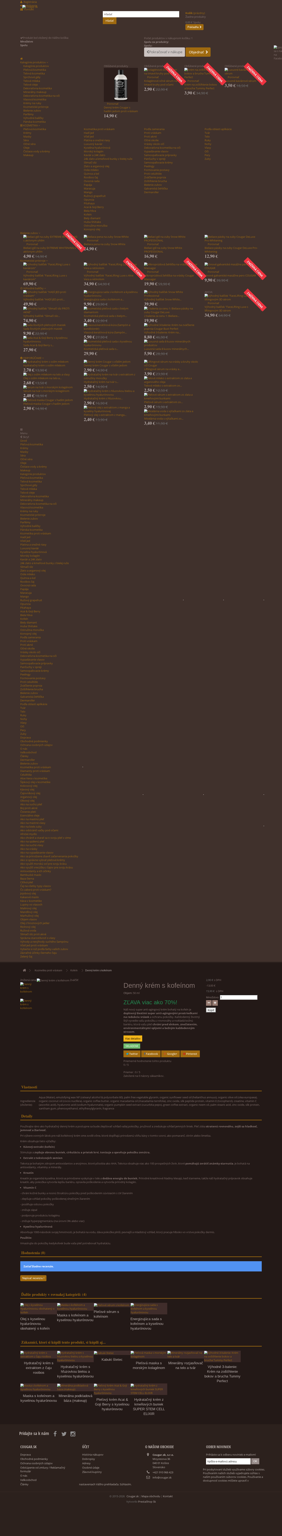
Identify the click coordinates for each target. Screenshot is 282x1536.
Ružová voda (28, 930)
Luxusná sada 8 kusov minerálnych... (166, 349)
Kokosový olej (28, 786)
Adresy (86, 1463)
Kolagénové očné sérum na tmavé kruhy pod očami (160, 82)
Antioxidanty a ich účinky (35, 871)
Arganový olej (28, 797)
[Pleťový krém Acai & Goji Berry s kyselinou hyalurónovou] (112, 1389)
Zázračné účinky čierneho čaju (38, 953)
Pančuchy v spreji (154, 159)
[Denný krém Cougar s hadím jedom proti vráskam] (121, 85)
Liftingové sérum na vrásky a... (162, 369)
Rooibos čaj (91, 177)
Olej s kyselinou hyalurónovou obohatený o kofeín (35, 1323)
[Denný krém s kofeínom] (68, 990)
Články (24, 756)
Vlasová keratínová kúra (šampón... (105, 332)
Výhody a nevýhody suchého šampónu (44, 941)
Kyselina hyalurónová (97, 147)
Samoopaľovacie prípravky (160, 155)
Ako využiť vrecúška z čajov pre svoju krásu (46, 867)
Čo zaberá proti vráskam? (35, 889)
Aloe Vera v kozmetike (33, 778)
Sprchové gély (31, 77)
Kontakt (168, 1496)
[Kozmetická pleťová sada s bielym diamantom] (111, 310)
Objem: (127, 993)
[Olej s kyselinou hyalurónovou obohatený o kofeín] (38, 1308)
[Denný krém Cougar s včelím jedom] (111, 361)
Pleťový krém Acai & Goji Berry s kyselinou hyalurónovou (112, 1404)
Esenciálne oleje (29, 815)
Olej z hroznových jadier (35, 923)
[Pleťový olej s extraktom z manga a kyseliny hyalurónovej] (111, 409)
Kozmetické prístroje (36, 107)
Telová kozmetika (34, 73)
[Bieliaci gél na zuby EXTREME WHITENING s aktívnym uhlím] (50, 238)
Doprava (25, 737)
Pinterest (191, 1054)
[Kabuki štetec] (112, 1353)
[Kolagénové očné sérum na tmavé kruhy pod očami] (161, 71)
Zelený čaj (26, 956)
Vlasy (208, 147)
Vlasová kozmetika (34, 99)
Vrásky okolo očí (154, 144)
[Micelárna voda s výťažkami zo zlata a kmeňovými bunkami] (171, 413)
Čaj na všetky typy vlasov (35, 886)
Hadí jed (89, 133)
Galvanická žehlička (156, 188)
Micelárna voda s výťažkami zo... (163, 418)
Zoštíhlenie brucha (155, 181)
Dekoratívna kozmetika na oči (41, 96)
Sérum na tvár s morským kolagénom (46, 391)
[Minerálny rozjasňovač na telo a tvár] (185, 1354)
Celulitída (26, 774)
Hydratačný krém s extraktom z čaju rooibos (38, 1368)
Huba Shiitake (92, 222)
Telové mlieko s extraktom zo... (163, 385)
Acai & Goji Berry (94, 207)
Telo (207, 136)
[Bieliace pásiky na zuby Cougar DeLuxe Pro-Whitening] (232, 238)
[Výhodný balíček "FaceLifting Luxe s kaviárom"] (50, 266)
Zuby (208, 159)
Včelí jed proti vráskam (34, 945)
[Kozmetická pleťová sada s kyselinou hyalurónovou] (111, 343)
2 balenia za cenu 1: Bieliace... (161, 316)
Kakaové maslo (29, 897)
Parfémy (28, 114)
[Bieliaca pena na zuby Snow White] (111, 237)
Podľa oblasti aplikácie (218, 129)
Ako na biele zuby (31, 826)
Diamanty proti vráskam (35, 771)
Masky (27, 136)
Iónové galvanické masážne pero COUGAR (230, 275)
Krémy (27, 133)
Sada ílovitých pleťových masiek (42, 328)
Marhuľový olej (29, 915)
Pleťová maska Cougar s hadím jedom (46, 404)
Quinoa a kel (91, 173)
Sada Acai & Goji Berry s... (38, 345)
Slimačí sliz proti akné (33, 934)
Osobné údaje (90, 1467)
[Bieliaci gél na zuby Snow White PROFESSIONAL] (171, 238)
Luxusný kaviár (93, 144)
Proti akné (150, 136)
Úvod (23, 440)
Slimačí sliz (90, 162)
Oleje (26, 147)
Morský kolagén (93, 151)
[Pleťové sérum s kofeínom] (112, 1305)
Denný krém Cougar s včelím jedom (105, 365)
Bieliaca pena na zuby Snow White (104, 244)
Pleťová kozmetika (34, 70)
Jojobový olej (28, 893)
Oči (207, 151)
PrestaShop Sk (147, 1501)
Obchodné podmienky (34, 741)
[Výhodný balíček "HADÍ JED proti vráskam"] (50, 294)
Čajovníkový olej (30, 793)
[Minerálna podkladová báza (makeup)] (75, 1387)
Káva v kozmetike (31, 901)
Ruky (208, 140)
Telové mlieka (31, 81)
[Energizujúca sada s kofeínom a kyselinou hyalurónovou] (111, 294)
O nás (23, 748)
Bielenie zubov (32, 110)
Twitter (133, 1054)
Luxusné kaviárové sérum (240, 81)
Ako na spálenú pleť (32, 841)
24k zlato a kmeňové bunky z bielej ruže (108, 159)
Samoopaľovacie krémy (158, 162)
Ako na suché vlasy (31, 845)
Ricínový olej (28, 927)
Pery (207, 155)
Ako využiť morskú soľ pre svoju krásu (43, 864)
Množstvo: (212, 997)
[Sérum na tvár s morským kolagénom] (50, 387)
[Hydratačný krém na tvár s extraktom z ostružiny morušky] (111, 376)
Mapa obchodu (150, 1496)
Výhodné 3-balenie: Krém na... (162, 332)
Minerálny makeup (34, 92)
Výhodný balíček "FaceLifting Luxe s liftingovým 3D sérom (226, 308)
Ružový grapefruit (95, 196)
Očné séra (29, 144)
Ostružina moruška (95, 225)
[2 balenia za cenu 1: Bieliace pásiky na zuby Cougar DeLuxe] (171, 310)
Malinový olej (28, 908)
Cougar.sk (133, 1496)
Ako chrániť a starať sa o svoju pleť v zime (45, 838)
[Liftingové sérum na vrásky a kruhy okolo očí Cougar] (171, 363)
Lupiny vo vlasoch (31, 904)
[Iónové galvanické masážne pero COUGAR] (232, 266)
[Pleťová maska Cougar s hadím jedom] (50, 400)
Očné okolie (151, 140)
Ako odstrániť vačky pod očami (39, 830)
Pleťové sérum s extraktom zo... (163, 402)
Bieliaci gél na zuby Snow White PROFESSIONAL (163, 249)
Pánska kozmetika (34, 121)
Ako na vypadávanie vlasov (36, 852)
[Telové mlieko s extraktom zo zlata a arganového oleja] (171, 380)
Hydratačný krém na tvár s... (101, 382)
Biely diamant (92, 218)
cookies (222, 1480)
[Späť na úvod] (24, 970)
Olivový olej (27, 800)
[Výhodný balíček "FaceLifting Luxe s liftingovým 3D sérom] (232, 297)
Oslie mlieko (91, 170)
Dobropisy (88, 1459)
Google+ (171, 1054)
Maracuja (89, 188)
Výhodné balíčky (33, 118)
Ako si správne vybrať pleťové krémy (42, 860)
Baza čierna (27, 878)
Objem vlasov (28, 919)
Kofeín (88, 214)
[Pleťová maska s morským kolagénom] (148, 1354)
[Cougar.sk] (59, 20)
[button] (34, 62)
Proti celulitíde (153, 173)
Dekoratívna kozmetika (37, 88)
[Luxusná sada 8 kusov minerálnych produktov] (171, 343)
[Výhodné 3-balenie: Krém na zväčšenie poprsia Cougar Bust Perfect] (171, 326)
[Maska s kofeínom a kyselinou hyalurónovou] (75, 1307)
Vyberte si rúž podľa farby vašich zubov (44, 949)
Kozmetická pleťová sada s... (101, 349)
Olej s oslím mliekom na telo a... (42, 378)
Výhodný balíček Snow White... (162, 299)
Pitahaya (89, 203)
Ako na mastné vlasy (32, 823)
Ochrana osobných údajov (36, 745)
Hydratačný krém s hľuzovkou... (103, 398)
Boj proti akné (28, 808)
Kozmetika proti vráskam (99, 129)
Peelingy (149, 166)
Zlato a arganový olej (96, 166)
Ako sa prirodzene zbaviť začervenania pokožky (49, 856)
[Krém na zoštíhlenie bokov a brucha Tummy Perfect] (201, 73)
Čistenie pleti (28, 812)
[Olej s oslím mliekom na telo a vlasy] (50, 374)
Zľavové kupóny (92, 1472)
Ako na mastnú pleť (32, 819)
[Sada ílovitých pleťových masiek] (50, 325)
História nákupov (92, 1454)
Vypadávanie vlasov (156, 151)
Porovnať (112, 104)
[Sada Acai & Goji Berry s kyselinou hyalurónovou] (50, 339)
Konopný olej (92, 229)
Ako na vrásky (28, 849)
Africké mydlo (28, 834)
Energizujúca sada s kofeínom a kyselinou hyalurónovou (146, 1323)
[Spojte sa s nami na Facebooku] (278, 58)
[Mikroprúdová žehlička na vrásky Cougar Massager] (171, 266)
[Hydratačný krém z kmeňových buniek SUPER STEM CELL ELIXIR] (148, 1389)
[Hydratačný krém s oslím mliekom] (50, 361)
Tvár (207, 133)
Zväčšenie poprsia (155, 177)
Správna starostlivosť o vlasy (37, 938)
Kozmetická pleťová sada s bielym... (105, 316)
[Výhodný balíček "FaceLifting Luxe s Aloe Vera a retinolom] (111, 266)
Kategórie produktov (36, 66)
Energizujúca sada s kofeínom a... (104, 299)
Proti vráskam (152, 133)
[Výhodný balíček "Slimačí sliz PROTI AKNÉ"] (50, 310)
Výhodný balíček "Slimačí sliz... (41, 316)
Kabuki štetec (112, 1360)
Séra (26, 140)
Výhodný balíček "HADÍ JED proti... (44, 299)
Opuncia (89, 199)
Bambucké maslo (30, 875)
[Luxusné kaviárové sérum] (242, 71)
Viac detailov (133, 1038)
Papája (88, 185)
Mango (88, 192)
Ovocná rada (92, 181)
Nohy (208, 144)
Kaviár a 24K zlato (94, 155)
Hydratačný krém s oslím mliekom (44, 365)
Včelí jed (89, 136)
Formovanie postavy (156, 170)
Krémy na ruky (32, 103)
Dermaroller (151, 192)
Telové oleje (30, 84)
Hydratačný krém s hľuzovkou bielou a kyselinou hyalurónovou (75, 1371)
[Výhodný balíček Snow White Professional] (171, 294)
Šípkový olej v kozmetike (35, 782)
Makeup (28, 155)
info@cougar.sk (162, 1477)
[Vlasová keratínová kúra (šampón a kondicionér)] (111, 326)
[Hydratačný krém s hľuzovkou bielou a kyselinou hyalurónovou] (111, 392)
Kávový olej (27, 789)
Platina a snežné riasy (97, 140)
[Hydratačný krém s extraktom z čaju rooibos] (38, 1354)
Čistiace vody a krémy (36, 151)
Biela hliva (90, 211)
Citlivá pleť (26, 882)
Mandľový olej (29, 912)
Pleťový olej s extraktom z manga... (105, 415)
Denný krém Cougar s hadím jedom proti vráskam (121, 109)
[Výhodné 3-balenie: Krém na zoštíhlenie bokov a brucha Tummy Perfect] (222, 1356)
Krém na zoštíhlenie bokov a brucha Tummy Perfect (200, 86)
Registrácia (30, 2)
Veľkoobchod (28, 752)
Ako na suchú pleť (31, 804)
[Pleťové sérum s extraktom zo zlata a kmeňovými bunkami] (171, 396)
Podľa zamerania (154, 129)
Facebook (151, 1054)
